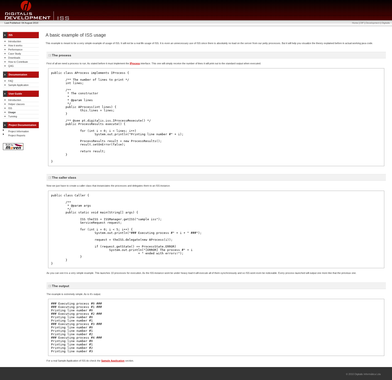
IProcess (135, 63)
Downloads (14, 57)
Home (355, 23)
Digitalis (386, 23)
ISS (10, 108)
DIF (362, 23)
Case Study (14, 53)
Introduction (14, 41)
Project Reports (16, 135)
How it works (15, 45)
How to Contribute (18, 61)
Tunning (12, 116)
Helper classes (16, 104)
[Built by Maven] (13, 149)
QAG (11, 66)
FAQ (10, 81)
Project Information (18, 131)
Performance (15, 49)
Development (373, 23)
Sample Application (18, 85)
